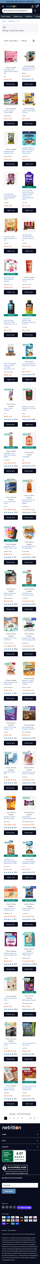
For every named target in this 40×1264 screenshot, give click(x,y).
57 (31, 1118)
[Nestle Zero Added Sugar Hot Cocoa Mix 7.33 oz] (29, 394)
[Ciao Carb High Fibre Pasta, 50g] (29, 1029)
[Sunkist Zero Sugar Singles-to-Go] (11, 713)
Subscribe (9, 1191)
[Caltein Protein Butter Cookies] (29, 99)
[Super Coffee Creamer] (11, 394)
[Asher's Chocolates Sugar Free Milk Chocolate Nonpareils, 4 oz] (11, 350)
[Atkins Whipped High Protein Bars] (11, 669)
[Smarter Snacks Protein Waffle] (11, 99)
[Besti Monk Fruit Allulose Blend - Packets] (11, 266)
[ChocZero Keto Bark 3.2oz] (11, 984)
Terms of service (16, 1234)
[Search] (35, 11)
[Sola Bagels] (29, 439)
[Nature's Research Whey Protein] (11, 577)
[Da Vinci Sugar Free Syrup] (11, 1029)
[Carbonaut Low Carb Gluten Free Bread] (29, 758)
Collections (11, 21)
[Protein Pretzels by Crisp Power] (29, 892)
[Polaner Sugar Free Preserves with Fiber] (11, 939)
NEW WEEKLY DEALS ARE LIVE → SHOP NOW (20, 1)
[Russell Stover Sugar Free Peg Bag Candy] (29, 624)
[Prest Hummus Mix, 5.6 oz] (29, 266)
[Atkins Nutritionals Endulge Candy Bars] (29, 713)
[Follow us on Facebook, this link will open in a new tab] (3, 1207)
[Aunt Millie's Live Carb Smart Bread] (29, 577)
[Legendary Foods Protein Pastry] (29, 939)
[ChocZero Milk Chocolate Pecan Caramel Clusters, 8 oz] (29, 225)
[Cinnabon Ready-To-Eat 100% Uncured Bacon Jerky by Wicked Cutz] (29, 138)
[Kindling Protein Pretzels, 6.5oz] (11, 138)
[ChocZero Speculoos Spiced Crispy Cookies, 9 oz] (29, 1074)
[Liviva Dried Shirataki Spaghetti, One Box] (29, 847)
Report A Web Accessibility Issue (17, 1173)
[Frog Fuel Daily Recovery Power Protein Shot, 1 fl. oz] (11, 307)
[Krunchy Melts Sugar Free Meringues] (29, 532)
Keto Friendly (6, 16)
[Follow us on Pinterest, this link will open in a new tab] (10, 1207)
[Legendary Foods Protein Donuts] (11, 892)
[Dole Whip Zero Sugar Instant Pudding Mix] (11, 56)
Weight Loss (18, 16)
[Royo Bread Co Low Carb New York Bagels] (29, 486)
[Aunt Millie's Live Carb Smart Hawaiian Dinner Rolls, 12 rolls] (11, 847)
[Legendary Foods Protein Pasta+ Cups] (11, 532)
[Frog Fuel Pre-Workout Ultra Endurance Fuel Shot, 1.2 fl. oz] (29, 307)
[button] (32, 6)
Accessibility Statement (28, 1234)
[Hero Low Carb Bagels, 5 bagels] (11, 1074)
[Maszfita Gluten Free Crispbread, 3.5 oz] (29, 56)
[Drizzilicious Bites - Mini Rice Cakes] (11, 803)
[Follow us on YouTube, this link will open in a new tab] (14, 1207)
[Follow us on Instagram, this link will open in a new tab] (7, 1207)
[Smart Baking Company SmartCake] (29, 803)
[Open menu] (3, 6)
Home (4, 21)
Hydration (29, 16)
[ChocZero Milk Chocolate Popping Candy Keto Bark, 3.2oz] (11, 179)
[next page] (34, 1118)
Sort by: (10, 41)
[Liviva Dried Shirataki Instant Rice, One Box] (29, 350)
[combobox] (17, 11)
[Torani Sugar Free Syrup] (11, 486)
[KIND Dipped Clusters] (29, 984)
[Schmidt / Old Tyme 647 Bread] (11, 624)
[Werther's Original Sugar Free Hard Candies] (29, 669)
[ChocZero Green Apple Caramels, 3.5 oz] (11, 225)
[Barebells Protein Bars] (11, 758)
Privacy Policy (6, 1234)
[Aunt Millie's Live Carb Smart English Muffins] (11, 439)
